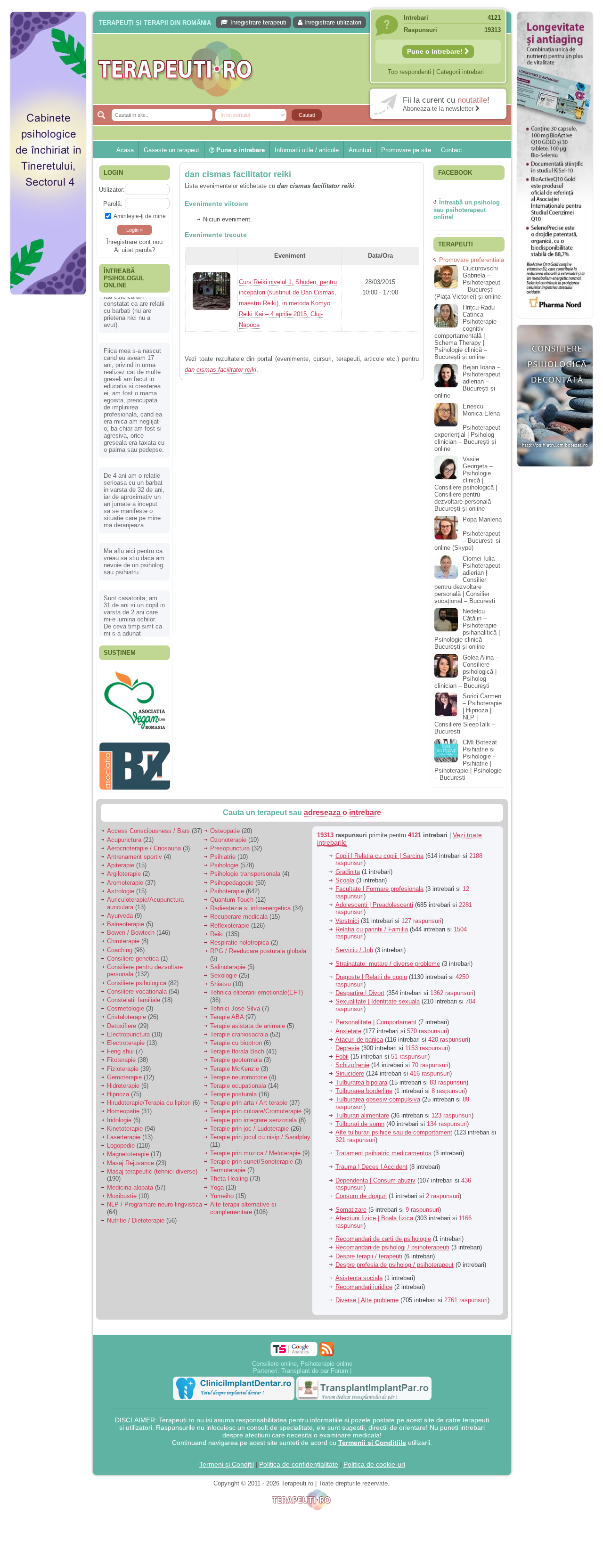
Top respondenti (409, 71)
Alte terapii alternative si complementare (243, 1203)
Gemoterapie (124, 1072)
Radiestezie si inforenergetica (250, 903)
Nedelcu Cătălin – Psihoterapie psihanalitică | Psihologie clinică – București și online (467, 629)
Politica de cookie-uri (374, 1459)
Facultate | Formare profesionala (379, 884)
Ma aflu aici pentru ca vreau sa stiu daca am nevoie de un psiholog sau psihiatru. (134, 516)
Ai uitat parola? (134, 249)
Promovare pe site (406, 150)
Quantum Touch (231, 894)
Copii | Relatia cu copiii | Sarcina (379, 851)
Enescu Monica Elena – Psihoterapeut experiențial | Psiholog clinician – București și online (467, 427)
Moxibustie (122, 1190)
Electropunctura (128, 1029)
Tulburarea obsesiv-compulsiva (377, 1094)
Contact (451, 150)
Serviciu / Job (354, 945)
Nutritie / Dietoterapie (135, 1215)
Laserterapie (123, 1132)
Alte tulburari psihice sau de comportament (393, 1127)
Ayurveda (120, 910)
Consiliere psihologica (136, 977)
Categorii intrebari (460, 71)
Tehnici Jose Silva (235, 1003)
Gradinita (347, 866)
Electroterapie (126, 1038)
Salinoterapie (227, 962)
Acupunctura (124, 834)
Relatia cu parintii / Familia (371, 924)
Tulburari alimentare (362, 1110)
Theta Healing (229, 1173)
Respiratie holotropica (239, 937)
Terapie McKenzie (234, 1063)
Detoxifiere (121, 1020)
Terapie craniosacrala (239, 1029)
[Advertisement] (48, 443)
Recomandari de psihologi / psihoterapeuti (392, 1242)
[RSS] (326, 1344)
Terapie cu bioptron (236, 1038)
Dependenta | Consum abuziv (375, 1175)
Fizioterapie (123, 1063)
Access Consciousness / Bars (148, 826)
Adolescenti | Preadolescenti (374, 899)
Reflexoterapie (229, 920)
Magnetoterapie (128, 1149)
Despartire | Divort (359, 988)
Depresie (347, 1043)
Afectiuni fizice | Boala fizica (374, 1213)
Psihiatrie (223, 852)
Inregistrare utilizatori (331, 22)
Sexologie (223, 970)
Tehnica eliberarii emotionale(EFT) (256, 987)
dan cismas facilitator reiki (238, 174)
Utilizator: (112, 189)
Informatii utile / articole (307, 150)
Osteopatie (225, 826)
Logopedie (121, 1140)
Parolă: (112, 203)
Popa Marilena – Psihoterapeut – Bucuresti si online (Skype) (468, 533)
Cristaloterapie (126, 1012)
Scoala (344, 875)
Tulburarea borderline (363, 1085)
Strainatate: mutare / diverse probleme (387, 958)
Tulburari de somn (359, 1119)
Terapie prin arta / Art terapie (248, 1097)
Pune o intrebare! (435, 51)
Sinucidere (349, 1068)
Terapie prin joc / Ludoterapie (249, 1123)
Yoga (217, 1182)
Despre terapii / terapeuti (368, 1251)
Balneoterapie (125, 919)
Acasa (125, 150)
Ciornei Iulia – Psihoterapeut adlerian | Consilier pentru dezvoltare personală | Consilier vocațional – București (467, 579)
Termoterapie (227, 1165)
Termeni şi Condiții (226, 1459)
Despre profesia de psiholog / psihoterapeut (394, 1259)
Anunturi (360, 150)
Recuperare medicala (239, 911)
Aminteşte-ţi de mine (140, 216)
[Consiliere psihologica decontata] (555, 471)
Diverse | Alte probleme (367, 1295)
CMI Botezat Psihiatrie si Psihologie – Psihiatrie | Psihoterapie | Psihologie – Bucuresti (468, 760)
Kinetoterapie (125, 1123)
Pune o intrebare (239, 150)
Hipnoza (118, 1089)
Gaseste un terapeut (171, 150)
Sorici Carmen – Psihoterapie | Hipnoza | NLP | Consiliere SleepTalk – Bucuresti (468, 714)
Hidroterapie (123, 1081)
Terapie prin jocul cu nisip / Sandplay (260, 1132)
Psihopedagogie (231, 877)
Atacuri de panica (359, 1034)
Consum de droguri (361, 1191)
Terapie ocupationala (238, 1081)
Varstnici (347, 915)
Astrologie (120, 885)
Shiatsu (220, 979)
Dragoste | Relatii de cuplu (371, 972)
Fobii (342, 1051)
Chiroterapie (123, 936)
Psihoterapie (227, 885)
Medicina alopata (130, 1182)
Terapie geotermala (236, 1055)
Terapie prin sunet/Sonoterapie (251, 1156)
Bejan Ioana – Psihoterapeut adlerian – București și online (467, 381)
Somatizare (351, 1204)
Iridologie (119, 1114)
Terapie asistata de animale (247, 1020)
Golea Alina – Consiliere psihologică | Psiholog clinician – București (466, 671)
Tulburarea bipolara (361, 1077)
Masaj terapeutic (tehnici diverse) (152, 1166)
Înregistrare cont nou (134, 241)
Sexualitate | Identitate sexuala (377, 996)
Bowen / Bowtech (131, 927)
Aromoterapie (125, 877)
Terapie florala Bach (237, 1046)
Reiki (217, 928)
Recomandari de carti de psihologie (383, 1234)
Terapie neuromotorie (238, 1072)
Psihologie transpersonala (245, 869)
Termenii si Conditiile (372, 1437)
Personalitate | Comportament (375, 1017)
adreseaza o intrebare (342, 808)
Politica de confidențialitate (298, 1459)
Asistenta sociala (359, 1273)
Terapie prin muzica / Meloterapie (255, 1147)
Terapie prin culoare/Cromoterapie (256, 1106)
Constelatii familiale (133, 995)
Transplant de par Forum (314, 1365)
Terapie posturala (233, 1089)
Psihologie (224, 860)
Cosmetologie (125, 1003)
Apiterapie (120, 860)
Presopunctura (230, 843)
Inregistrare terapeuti (257, 22)
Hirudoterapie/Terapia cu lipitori (149, 1097)
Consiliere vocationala (137, 986)
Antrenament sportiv (134, 852)
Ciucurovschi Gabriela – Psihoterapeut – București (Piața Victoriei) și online (467, 282)
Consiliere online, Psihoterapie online (302, 1358)
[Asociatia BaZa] (134, 681)
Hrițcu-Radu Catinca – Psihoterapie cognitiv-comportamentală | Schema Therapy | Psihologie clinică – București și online (465, 332)
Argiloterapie (124, 869)
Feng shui (120, 1046)
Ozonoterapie (228, 834)
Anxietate (348, 1025)
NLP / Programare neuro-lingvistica (154, 1199)
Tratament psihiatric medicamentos (383, 1148)
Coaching (119, 944)
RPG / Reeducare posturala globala (258, 946)
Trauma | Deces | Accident (371, 1162)
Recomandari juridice (363, 1281)
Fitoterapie (121, 1055)
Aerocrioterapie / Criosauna (144, 843)
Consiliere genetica (133, 953)
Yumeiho (222, 1190)
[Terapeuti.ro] (304, 69)
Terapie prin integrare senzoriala (253, 1114)
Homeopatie (123, 1106)
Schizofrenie (352, 1060)
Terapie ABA (227, 1012)
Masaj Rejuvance (130, 1157)
